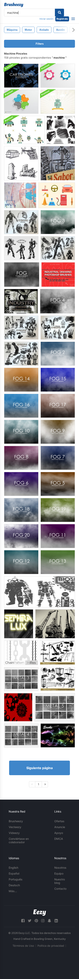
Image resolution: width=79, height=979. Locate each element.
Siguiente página (39, 768)
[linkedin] (56, 921)
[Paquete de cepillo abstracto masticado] (18, 707)
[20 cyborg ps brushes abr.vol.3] (58, 328)
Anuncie (59, 827)
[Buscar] (59, 12)
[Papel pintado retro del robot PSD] (58, 102)
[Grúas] (55, 623)
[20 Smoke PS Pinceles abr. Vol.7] (58, 735)
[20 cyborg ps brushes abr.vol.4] (58, 248)
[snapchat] (49, 921)
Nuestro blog (59, 881)
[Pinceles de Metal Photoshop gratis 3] (21, 679)
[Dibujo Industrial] (58, 274)
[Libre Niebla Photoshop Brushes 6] (21, 484)
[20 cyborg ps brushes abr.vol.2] (21, 222)
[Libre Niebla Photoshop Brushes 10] (21, 432)
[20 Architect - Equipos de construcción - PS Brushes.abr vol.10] (57, 652)
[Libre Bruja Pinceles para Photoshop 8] (21, 458)
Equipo (58, 873)
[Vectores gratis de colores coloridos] (56, 195)
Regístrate (62, 18)
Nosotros (60, 867)
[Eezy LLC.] (39, 913)
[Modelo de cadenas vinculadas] (21, 652)
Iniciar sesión (46, 18)
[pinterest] (36, 921)
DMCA (58, 838)
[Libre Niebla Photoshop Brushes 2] (58, 354)
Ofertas (59, 821)
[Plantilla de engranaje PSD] (21, 102)
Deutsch (14, 885)
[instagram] (42, 921)
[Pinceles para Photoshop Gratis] (58, 406)
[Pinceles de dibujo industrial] (58, 163)
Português (15, 879)
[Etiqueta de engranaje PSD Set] (58, 76)
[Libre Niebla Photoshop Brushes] (21, 274)
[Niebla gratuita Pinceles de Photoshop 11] (58, 536)
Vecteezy (15, 827)
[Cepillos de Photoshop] (21, 76)
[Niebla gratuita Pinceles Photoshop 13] (58, 562)
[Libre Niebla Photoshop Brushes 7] (58, 458)
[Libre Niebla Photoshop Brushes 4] (57, 301)
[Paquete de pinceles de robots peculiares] (24, 130)
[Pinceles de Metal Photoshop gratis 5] (54, 707)
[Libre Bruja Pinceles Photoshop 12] (21, 562)
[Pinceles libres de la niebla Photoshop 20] (21, 536)
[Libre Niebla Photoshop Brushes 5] (58, 484)
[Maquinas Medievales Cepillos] (21, 163)
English (13, 867)
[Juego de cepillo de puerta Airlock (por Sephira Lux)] (18, 623)
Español (14, 873)
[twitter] (29, 921)
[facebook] (23, 921)
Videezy (14, 833)
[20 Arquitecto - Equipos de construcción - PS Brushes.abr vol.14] (58, 679)
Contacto (60, 888)
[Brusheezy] (13, 5)
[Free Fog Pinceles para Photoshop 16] (21, 406)
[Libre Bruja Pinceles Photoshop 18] (21, 510)
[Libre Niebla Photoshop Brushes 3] (58, 222)
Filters (40, 43)
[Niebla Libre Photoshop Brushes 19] (58, 510)
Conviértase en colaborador (19, 840)
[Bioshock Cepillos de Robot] (39, 591)
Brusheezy (16, 821)
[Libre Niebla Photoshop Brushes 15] (58, 380)
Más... (13, 891)
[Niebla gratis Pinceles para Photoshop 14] (21, 380)
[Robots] (20, 195)
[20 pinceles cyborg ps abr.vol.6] (21, 354)
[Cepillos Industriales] (21, 301)
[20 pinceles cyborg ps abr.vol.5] (21, 328)
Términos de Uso (23, 945)
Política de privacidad (50, 945)
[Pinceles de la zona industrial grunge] (61, 130)
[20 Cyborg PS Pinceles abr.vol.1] (21, 248)
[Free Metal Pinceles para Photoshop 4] (21, 735)
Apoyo (58, 833)
